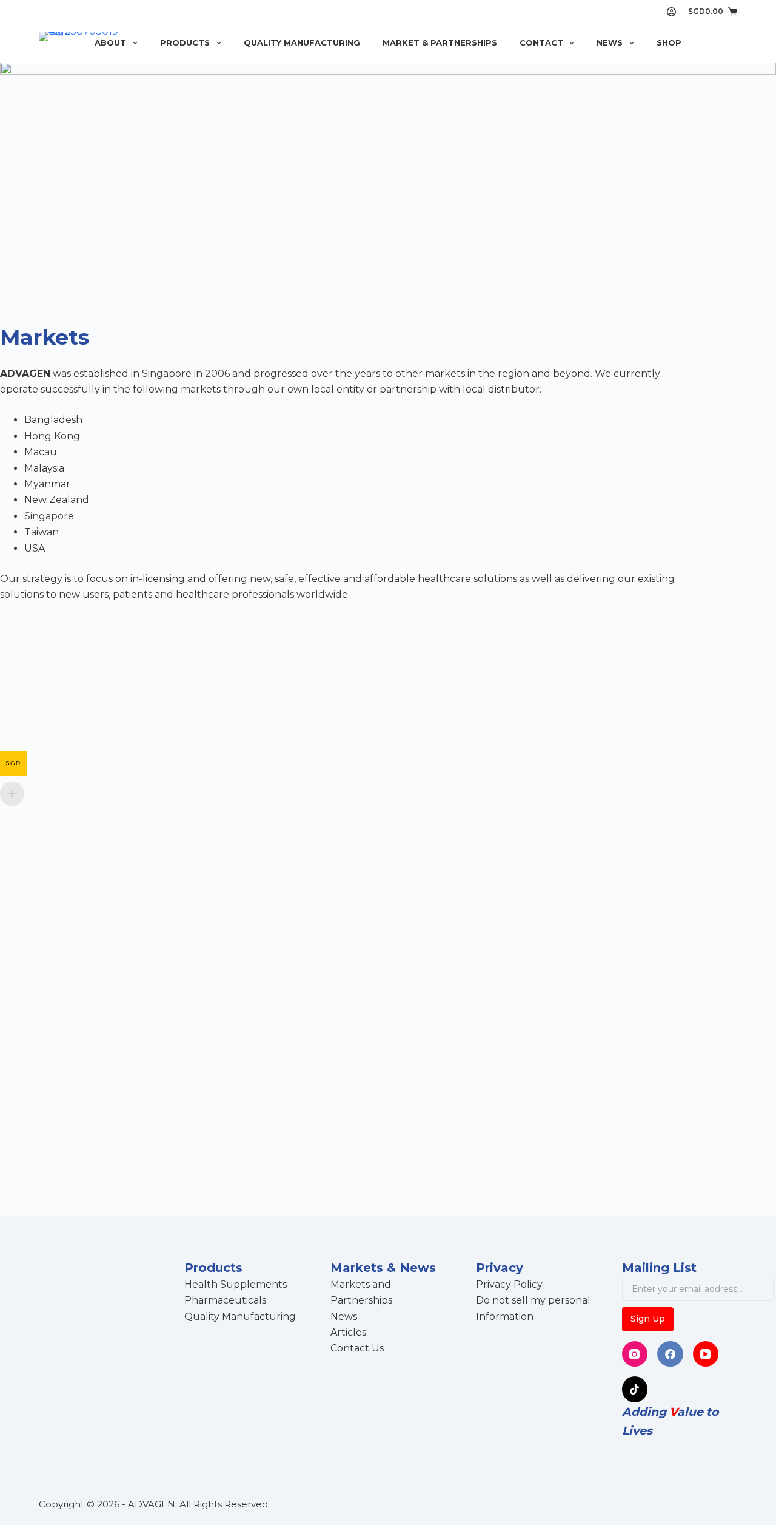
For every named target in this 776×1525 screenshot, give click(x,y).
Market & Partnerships (440, 42)
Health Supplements (235, 1284)
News (610, 42)
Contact (541, 42)
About (110, 42)
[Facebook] (670, 1354)
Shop (669, 42)
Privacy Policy (509, 1284)
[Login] (671, 11)
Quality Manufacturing (302, 42)
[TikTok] (635, 1389)
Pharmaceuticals (225, 1300)
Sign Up (647, 1318)
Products (185, 42)
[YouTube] (706, 1354)
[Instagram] (635, 1354)
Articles (348, 1332)
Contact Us (357, 1348)
